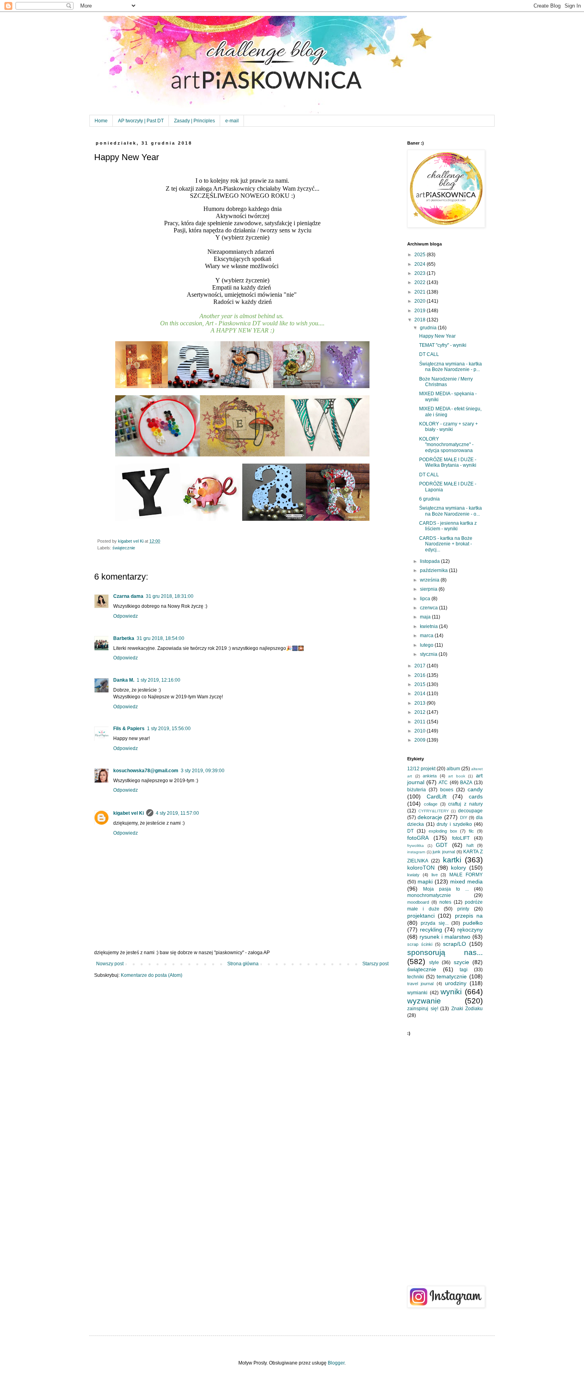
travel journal (420, 983)
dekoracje (430, 817)
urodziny (455, 983)
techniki (415, 977)
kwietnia (429, 626)
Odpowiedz (125, 616)
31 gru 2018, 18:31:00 (169, 596)
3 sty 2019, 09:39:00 (202, 770)
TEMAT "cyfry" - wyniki (442, 345)
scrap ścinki (419, 944)
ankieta (430, 775)
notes (445, 902)
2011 (420, 722)
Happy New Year (437, 336)
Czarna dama (128, 596)
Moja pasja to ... (446, 889)
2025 (420, 254)
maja (426, 617)
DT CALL (429, 354)
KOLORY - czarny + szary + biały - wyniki (448, 426)
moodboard (418, 902)
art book (456, 776)
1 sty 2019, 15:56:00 (169, 728)
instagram (416, 852)
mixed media (466, 881)
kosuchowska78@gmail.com (145, 770)
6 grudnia (429, 499)
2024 (420, 264)
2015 (420, 684)
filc (471, 831)
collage (430, 804)
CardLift (437, 796)
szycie (461, 962)
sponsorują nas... (445, 952)
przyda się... (434, 923)
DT (410, 831)
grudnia (429, 328)
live (434, 874)
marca (427, 635)
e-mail (232, 121)
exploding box (443, 831)
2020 (420, 301)
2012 (420, 712)
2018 (420, 320)
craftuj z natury (465, 804)
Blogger (336, 1363)
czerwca (429, 608)
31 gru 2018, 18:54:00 (160, 638)
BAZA (466, 782)
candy (475, 789)
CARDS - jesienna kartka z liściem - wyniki (448, 526)
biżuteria (416, 789)
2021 (420, 292)
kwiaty (413, 874)
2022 (420, 282)
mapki (425, 881)
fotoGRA (418, 838)
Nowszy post (110, 963)
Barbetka (123, 638)
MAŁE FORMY (466, 875)
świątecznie (123, 547)
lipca (425, 598)
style (434, 962)
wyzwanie (424, 1001)
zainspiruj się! (422, 1008)
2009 (420, 740)
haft (470, 845)
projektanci (421, 915)
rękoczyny (470, 929)
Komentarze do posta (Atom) (151, 975)
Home (101, 121)
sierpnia (429, 589)
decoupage (470, 811)
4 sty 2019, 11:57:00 (177, 813)
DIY (463, 817)
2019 (420, 310)
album (453, 768)
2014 (420, 693)
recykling (431, 929)
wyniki (451, 992)
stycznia (429, 654)
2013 (420, 703)
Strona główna (243, 963)
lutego (427, 645)
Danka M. (123, 680)
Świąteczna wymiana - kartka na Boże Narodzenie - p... (450, 366)
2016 (420, 675)
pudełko (473, 923)
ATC (443, 782)
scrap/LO (454, 944)
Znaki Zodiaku (467, 1008)
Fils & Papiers (129, 728)
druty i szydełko (454, 824)
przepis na (469, 915)
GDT (442, 845)
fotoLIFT (461, 838)
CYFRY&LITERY (433, 811)
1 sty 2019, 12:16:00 (158, 680)
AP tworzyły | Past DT (141, 121)
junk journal (444, 851)
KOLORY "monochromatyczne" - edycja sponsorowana (446, 444)
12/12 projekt (421, 768)
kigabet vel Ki (128, 813)
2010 (420, 731)
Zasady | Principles (194, 121)
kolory (458, 867)
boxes (446, 789)
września (430, 580)
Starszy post (375, 963)
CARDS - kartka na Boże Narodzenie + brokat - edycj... (445, 544)
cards (476, 796)
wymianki (417, 992)
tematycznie (452, 976)
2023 (420, 273)
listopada (430, 561)
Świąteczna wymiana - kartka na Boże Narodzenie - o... (450, 510)
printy (463, 909)
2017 (420, 666)
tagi (464, 969)
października (434, 570)
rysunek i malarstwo (445, 937)
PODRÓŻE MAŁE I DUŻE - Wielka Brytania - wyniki (447, 462)
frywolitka (415, 845)
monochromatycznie (429, 895)
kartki (452, 860)
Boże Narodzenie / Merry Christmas (446, 381)
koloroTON (421, 867)
